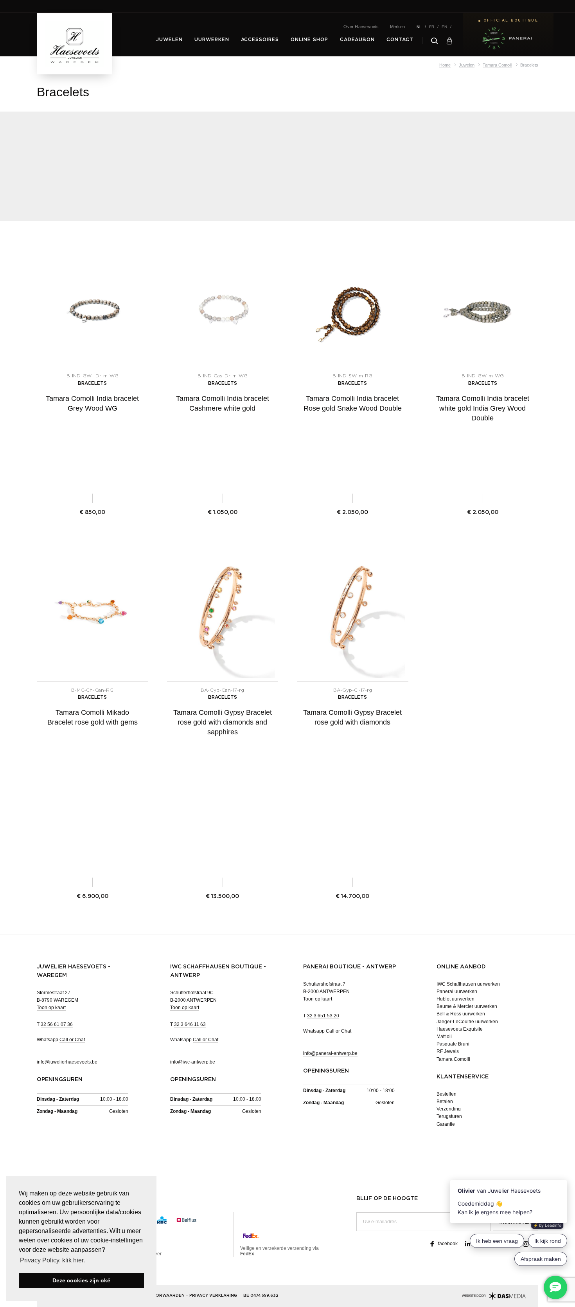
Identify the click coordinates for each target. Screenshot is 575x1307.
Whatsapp (61, 1039)
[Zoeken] (434, 40)
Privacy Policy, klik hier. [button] (52, 1260)
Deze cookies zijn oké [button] (81, 1280)
